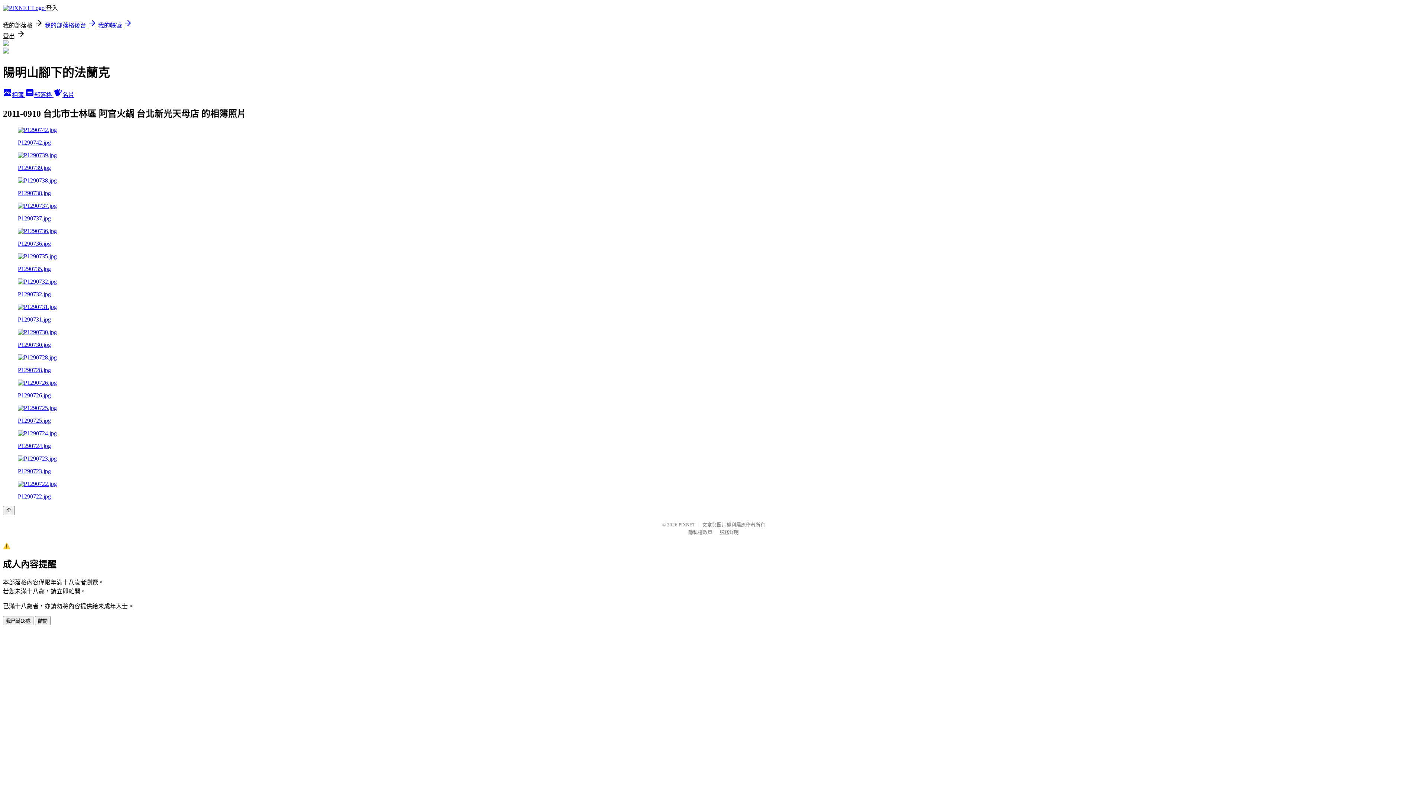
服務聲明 (729, 532)
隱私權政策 (700, 532)
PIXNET (687, 525)
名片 (68, 95)
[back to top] (9, 510)
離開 (43, 621)
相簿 (18, 95)
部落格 (44, 95)
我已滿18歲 (18, 621)
